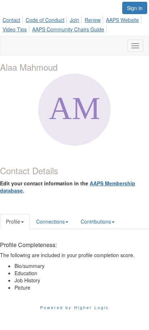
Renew (93, 19)
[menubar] (74, 23)
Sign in (134, 8)
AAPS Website (122, 19)
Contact (11, 19)
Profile (13, 221)
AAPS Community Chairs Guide (68, 29)
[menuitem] (13, 18)
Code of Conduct (45, 19)
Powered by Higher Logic (74, 307)
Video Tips (15, 29)
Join (74, 19)
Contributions (96, 221)
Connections (50, 221)
